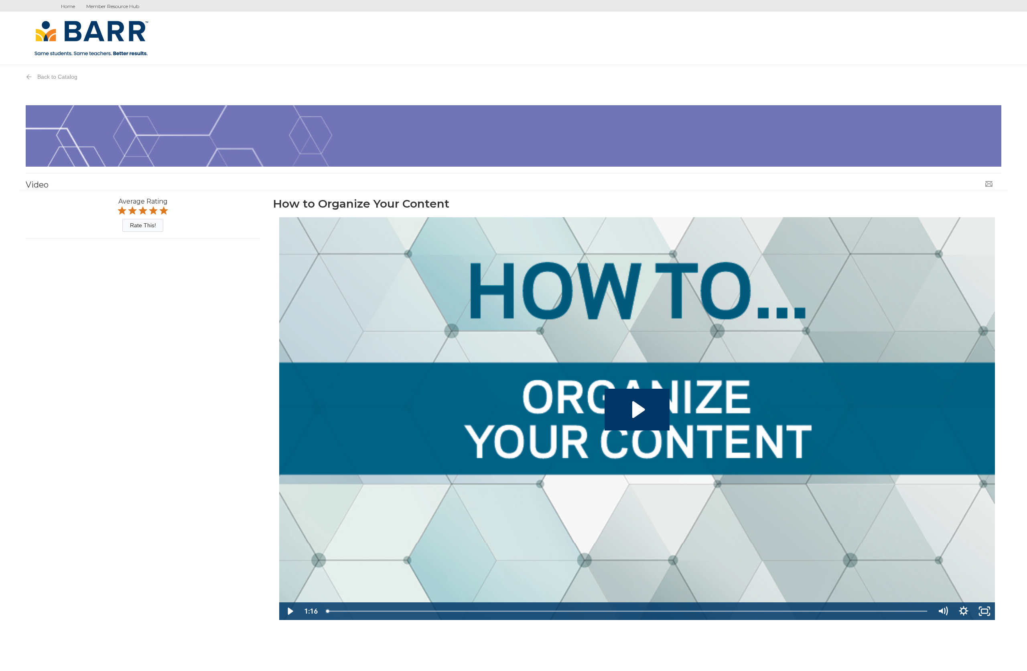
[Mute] (942, 611)
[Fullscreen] (984, 611)
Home (68, 6)
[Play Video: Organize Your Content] (637, 409)
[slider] (627, 611)
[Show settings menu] (963, 611)
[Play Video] (289, 611)
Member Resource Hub (112, 6)
